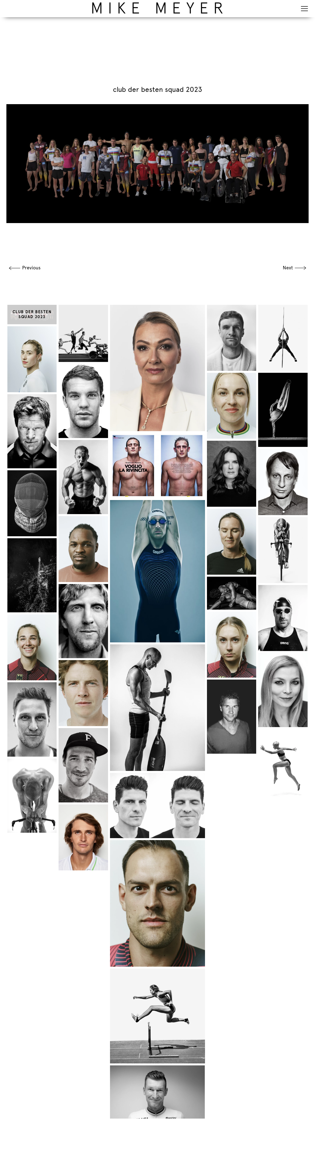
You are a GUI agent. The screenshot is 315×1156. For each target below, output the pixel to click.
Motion (73, 4)
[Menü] (304, 9)
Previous (31, 268)
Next (288, 268)
